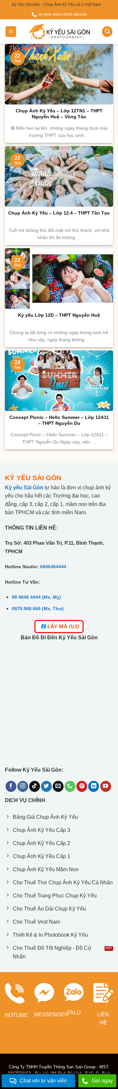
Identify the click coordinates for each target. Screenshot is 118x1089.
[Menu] (11, 31)
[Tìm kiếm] (107, 31)
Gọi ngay (102, 1080)
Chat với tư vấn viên (43, 1080)
